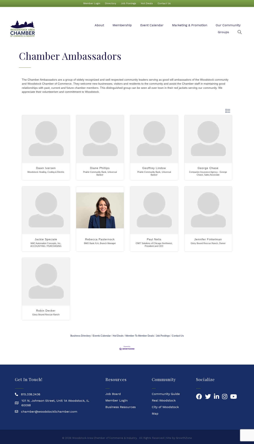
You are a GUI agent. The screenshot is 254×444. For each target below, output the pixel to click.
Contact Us (164, 3)
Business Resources (120, 407)
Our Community (228, 25)
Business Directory (80, 335)
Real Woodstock (164, 400)
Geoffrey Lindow (154, 168)
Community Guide (166, 394)
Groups (223, 32)
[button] (227, 111)
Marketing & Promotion (189, 25)
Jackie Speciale (46, 239)
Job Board (113, 394)
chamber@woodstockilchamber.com (49, 411)
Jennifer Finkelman (208, 239)
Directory (110, 3)
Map (155, 413)
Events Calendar (102, 335)
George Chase (208, 168)
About (99, 25)
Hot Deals (147, 3)
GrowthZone (184, 437)
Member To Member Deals (139, 335)
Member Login (91, 3)
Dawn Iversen (46, 168)
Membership (122, 25)
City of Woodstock (165, 407)
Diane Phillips (100, 168)
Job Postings (128, 3)
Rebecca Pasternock (100, 239)
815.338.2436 (30, 394)
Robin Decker (46, 310)
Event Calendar (152, 25)
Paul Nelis (154, 239)
